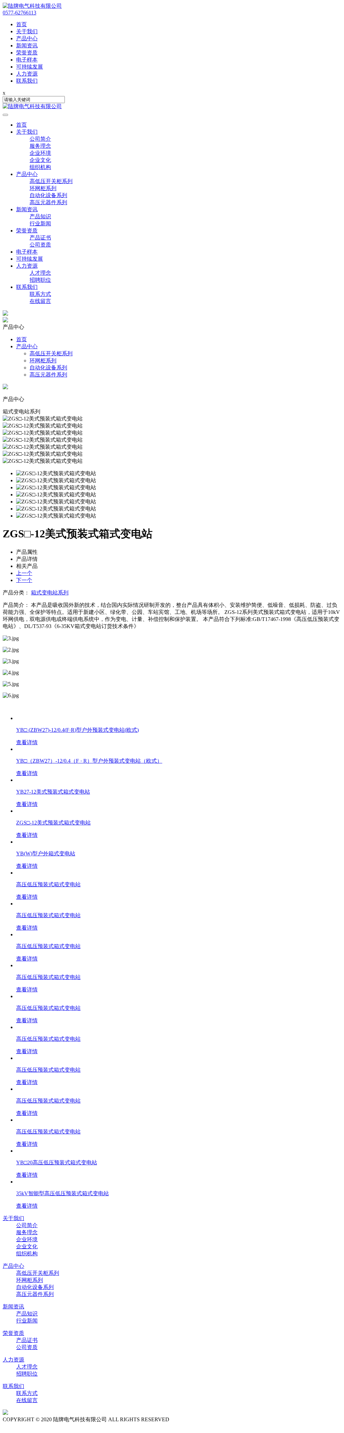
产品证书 (40, 237)
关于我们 (27, 132)
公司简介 (40, 139)
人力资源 (27, 266)
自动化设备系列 (48, 195)
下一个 (24, 580)
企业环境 (40, 153)
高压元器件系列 (48, 202)
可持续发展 (29, 259)
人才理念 (40, 273)
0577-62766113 (19, 12)
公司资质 (40, 245)
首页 (21, 125)
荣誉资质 (27, 230)
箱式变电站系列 (50, 592)
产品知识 (40, 216)
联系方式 (40, 294)
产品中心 (27, 174)
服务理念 (40, 146)
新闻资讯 (27, 209)
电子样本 (27, 252)
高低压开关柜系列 (51, 181)
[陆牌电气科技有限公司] (32, 6)
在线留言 (40, 301)
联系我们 (27, 287)
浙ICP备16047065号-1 (196, 1419)
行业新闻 (40, 223)
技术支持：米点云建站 (29, 1426)
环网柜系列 (43, 188)
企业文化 (40, 160)
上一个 (24, 573)
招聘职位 (40, 280)
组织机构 (40, 167)
